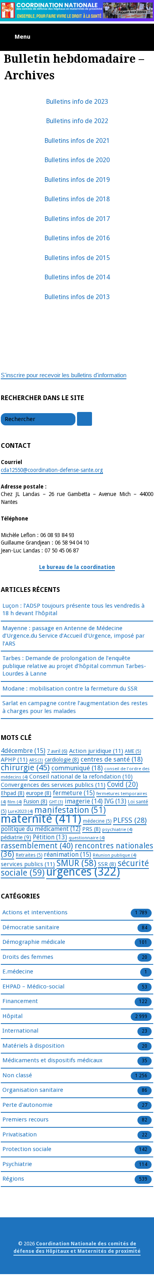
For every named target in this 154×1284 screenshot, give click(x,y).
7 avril (57, 751)
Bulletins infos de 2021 (77, 140)
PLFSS (129, 820)
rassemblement (37, 845)
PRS (91, 829)
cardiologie (62, 759)
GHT (56, 802)
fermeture (74, 793)
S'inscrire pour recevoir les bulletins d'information (63, 375)
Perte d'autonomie (27, 1104)
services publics (28, 864)
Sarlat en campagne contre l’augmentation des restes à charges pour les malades (75, 707)
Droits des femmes (27, 956)
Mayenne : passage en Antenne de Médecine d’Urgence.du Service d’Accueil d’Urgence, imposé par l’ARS (73, 636)
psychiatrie (117, 829)
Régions (13, 1178)
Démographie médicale (33, 941)
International (20, 1030)
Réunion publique (114, 855)
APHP (14, 759)
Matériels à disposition (33, 1045)
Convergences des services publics (53, 784)
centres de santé (112, 759)
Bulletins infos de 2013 (77, 297)
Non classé (17, 1075)
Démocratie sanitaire (30, 927)
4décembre (23, 750)
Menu (22, 36)
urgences (83, 871)
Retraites (29, 855)
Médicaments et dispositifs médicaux (52, 1060)
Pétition (50, 837)
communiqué (77, 768)
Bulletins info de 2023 (77, 101)
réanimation (67, 854)
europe (38, 793)
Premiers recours (25, 1119)
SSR (107, 864)
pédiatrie (16, 837)
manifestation (70, 810)
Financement (20, 1001)
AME (133, 751)
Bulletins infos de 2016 (77, 238)
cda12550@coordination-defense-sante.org (52, 470)
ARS (36, 760)
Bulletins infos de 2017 (77, 219)
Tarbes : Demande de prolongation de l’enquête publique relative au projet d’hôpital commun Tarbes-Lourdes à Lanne (74, 666)
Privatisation (19, 1134)
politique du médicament (41, 829)
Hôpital (12, 1016)
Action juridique (96, 750)
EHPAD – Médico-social (33, 986)
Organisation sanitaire (32, 1089)
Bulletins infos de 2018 (77, 199)
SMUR (76, 863)
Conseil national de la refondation (81, 776)
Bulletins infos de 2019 (77, 179)
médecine (97, 821)
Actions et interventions (35, 912)
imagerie (84, 801)
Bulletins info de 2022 (77, 121)
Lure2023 (20, 811)
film (15, 802)
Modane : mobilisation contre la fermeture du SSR (69, 688)
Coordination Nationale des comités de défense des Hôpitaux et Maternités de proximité (77, 1247)
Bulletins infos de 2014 (77, 277)
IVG (115, 801)
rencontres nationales (77, 850)
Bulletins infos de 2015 (77, 258)
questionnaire (87, 837)
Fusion (35, 801)
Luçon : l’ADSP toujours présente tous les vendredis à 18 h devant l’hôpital (73, 609)
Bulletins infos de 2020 (77, 160)
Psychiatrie (17, 1164)
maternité (41, 818)
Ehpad (12, 793)
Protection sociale (26, 1149)
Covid (122, 784)
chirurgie (25, 767)
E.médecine (17, 971)
